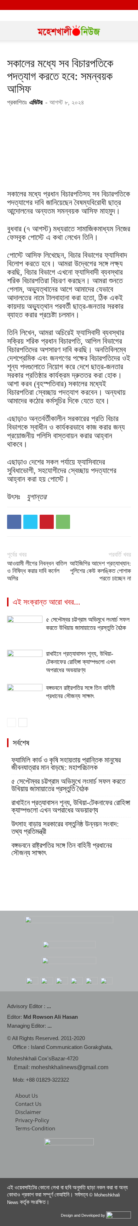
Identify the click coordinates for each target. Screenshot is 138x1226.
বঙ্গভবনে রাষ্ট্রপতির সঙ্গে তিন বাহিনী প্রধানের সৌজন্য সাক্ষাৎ (61, 849)
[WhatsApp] (63, 522)
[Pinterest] (47, 522)
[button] (12, 30)
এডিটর (35, 102)
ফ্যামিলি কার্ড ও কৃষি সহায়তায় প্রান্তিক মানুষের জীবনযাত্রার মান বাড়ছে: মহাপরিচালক (66, 763)
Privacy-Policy (32, 1120)
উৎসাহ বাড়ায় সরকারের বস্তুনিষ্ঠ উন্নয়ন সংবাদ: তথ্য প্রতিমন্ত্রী (65, 827)
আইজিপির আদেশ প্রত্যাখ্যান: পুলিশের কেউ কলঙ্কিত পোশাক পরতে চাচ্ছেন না (100, 571)
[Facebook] (14, 522)
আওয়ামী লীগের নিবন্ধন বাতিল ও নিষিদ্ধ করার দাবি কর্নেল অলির (37, 571)
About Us (26, 1095)
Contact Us (28, 1103)
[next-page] (22, 722)
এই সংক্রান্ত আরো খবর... (46, 602)
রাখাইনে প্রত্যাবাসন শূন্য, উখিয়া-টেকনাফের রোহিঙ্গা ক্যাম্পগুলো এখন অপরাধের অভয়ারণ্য (80, 662)
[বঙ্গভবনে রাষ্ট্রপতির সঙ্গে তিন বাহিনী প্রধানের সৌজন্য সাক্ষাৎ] (24, 696)
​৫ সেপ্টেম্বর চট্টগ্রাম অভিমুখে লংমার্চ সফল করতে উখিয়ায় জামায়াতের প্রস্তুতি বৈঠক (68, 785)
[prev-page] (11, 722)
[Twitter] (30, 522)
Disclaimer (28, 1111)
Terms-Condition (35, 1128)
